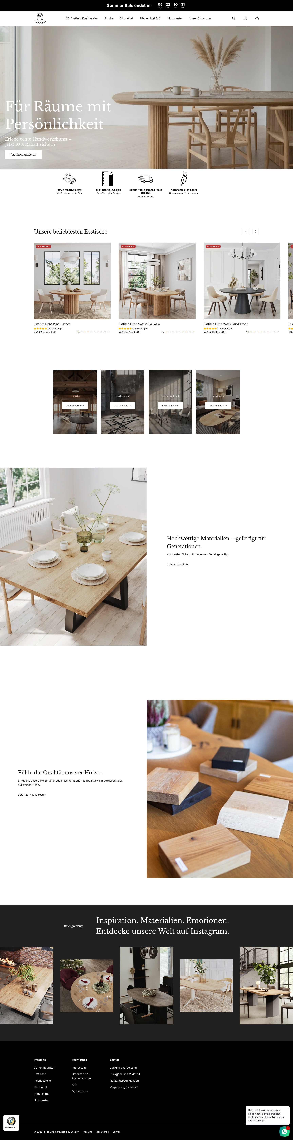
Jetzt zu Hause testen (32, 794)
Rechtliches (102, 1131)
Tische (109, 18)
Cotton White (91, 332)
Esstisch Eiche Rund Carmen (52, 324)
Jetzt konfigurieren (23, 154)
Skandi (84, 332)
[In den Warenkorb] (104, 313)
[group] (75, 402)
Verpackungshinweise (124, 1087)
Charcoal (101, 332)
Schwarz (105, 332)
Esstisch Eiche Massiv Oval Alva (139, 324)
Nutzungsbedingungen (124, 1080)
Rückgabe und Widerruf (125, 1074)
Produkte (87, 1131)
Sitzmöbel (126, 18)
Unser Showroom (200, 18)
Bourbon (108, 332)
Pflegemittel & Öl (150, 18)
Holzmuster (175, 18)
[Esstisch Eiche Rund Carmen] (72, 281)
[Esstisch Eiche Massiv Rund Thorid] (242, 281)
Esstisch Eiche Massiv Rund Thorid (226, 324)
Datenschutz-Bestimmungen (81, 1076)
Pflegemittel (41, 1093)
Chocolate (98, 332)
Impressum (79, 1067)
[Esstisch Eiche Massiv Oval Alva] (157, 281)
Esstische (40, 1074)
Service (117, 1131)
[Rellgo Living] (40, 18)
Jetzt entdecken (177, 564)
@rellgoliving (73, 926)
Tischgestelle (42, 1080)
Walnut (78, 332)
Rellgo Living (49, 1131)
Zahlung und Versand (123, 1067)
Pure (88, 332)
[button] (234, 18)
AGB (74, 1085)
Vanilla (81, 332)
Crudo (95, 332)
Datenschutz (80, 1091)
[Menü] (17, 1117)
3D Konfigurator (44, 1067)
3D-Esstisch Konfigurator (82, 18)
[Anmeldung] (245, 18)
